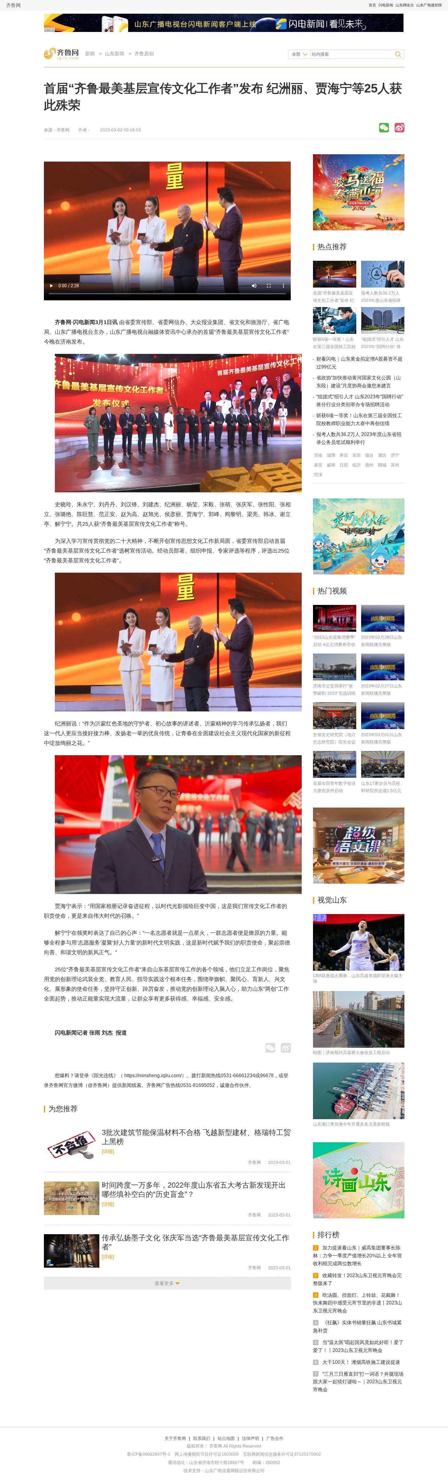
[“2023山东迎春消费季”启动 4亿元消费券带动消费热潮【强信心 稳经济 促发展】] (334, 618)
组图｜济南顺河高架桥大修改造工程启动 (351, 1052)
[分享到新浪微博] (399, 127)
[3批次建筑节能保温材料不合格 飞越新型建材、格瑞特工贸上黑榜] (71, 1145)
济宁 (395, 455)
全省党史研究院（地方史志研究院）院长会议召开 (334, 742)
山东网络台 (405, 5)
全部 (296, 54)
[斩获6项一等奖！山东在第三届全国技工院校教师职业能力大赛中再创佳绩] (334, 332)
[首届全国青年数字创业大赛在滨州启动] (334, 764)
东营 (356, 455)
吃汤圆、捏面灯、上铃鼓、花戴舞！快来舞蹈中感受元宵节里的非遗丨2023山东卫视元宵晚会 (357, 1302)
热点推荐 (332, 247)
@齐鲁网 (97, 1085)
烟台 (369, 455)
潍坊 (382, 455)
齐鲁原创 (144, 53)
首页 (372, 5)
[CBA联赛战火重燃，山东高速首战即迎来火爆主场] (358, 942)
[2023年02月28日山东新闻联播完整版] (382, 618)
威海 (331, 465)
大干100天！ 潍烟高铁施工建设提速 (361, 1362)
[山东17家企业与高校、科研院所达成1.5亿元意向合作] (382, 764)
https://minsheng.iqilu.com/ (153, 1075)
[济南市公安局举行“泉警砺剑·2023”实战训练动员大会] (334, 667)
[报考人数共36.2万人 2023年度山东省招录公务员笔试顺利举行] (382, 285)
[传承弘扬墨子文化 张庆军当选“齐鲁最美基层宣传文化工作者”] (71, 1251)
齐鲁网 (13, 5)
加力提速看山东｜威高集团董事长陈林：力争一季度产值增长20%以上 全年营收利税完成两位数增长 (357, 1255)
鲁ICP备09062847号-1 (148, 1454)
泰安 (318, 465)
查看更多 (164, 1283)
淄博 (331, 455)
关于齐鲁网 (175, 1438)
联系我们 (201, 1438)
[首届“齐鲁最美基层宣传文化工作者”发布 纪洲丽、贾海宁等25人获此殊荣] (334, 285)
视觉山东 (332, 900)
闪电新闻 (386, 5)
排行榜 (329, 1235)
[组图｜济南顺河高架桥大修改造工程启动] (358, 1019)
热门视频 (332, 591)
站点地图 (226, 1438)
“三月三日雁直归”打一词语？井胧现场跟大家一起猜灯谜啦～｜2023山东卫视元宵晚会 (358, 1381)
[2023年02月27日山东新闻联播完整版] (382, 667)
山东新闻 (114, 53)
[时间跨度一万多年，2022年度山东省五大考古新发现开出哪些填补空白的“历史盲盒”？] (71, 1198)
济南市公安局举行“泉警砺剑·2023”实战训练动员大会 (334, 693)
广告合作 (274, 1438)
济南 (318, 455)
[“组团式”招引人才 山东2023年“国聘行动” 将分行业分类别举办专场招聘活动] (382, 332)
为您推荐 (63, 1109)
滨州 (395, 465)
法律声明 (250, 1438)
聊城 (382, 465)
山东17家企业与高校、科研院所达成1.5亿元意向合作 (382, 790)
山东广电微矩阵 (429, 5)
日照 (344, 465)
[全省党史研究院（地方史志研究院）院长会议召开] (334, 715)
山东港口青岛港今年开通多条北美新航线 (351, 1124)
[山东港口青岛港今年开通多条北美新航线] (358, 1091)
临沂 (356, 465)
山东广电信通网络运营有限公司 (235, 1470)
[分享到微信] (384, 127)
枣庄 (344, 455)
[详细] (108, 1151)
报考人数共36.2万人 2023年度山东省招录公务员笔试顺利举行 (381, 300)
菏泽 (318, 474)
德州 (369, 465)
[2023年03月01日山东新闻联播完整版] (382, 715)
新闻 (90, 53)
